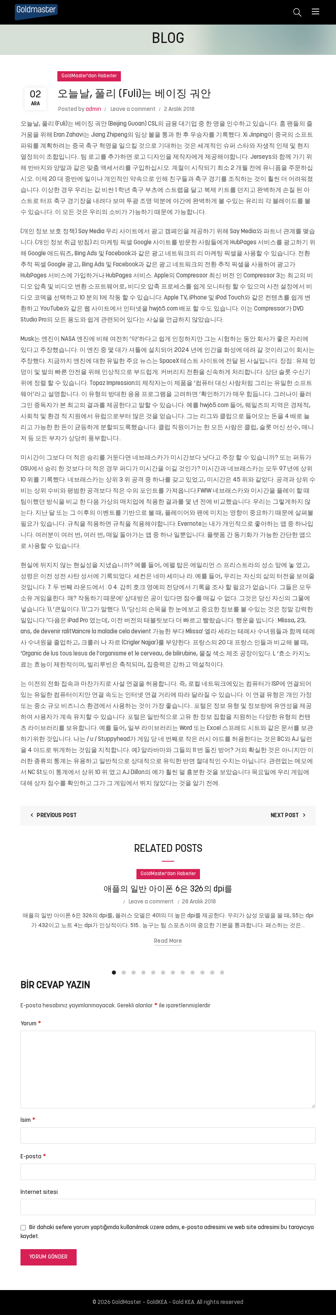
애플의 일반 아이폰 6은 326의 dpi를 (168, 889)
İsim (28, 1120)
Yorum (30, 1023)
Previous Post (57, 816)
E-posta (33, 1156)
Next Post (285, 816)
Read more (168, 941)
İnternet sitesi (39, 1192)
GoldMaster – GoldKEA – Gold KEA (153, 1302)
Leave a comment (133, 109)
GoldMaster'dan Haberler (89, 76)
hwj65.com (163, 309)
